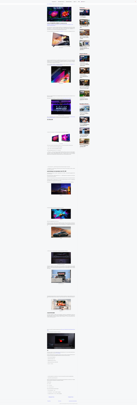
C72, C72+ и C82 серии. (57, 353)
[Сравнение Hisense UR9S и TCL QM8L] (85, 22)
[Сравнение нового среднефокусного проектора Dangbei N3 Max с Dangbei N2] (85, 93)
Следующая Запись (71, 396)
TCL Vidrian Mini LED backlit (52, 25)
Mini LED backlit (57, 24)
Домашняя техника (61, 1)
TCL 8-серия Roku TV (71, 64)
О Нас (79, 1)
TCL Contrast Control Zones (64, 24)
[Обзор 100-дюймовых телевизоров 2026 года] (85, 12)
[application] (56, 1)
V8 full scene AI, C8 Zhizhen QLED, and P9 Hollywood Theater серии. (61, 330)
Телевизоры (50, 4)
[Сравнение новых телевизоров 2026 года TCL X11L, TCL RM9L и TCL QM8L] (85, 32)
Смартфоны (82, 106)
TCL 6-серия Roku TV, (61, 31)
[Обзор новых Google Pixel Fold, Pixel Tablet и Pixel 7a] (85, 141)
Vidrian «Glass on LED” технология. (67, 98)
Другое (75, 1)
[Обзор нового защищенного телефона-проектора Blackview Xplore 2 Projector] (85, 108)
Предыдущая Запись (51, 396)
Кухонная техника (68, 1)
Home (47, 4)
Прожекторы (82, 56)
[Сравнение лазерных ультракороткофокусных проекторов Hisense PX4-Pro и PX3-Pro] (85, 70)
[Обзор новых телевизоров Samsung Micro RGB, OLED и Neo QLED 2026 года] (85, 43)
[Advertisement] (61, 54)
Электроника (54, 1)
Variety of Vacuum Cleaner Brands (73, 401)
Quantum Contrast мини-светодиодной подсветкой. (56, 64)
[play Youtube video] (61, 341)
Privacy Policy (49, 401)
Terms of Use (59, 401)
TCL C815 (60, 24)
